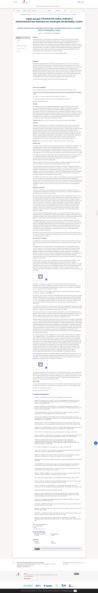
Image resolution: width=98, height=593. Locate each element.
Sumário (18, 10)
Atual (29, 10)
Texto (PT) (58, 10)
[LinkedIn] (27, 578)
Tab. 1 (76, 260)
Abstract (18, 40)
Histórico (18, 51)
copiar (74, 14)
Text (18, 43)
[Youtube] (29, 578)
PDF (65, 10)
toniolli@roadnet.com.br (39, 529)
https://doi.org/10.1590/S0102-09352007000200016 (60, 14)
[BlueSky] (24, 578)
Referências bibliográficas (22, 45)
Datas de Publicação (21, 48)
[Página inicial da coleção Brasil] (18, 576)
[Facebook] (28, 578)
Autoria (40, 33)
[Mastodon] (25, 578)
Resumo (49, 10)
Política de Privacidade (67, 590)
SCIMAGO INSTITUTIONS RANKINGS (52, 33)
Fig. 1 (38, 357)
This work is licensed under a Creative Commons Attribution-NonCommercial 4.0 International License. (60, 548)
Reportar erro (96, 213)
